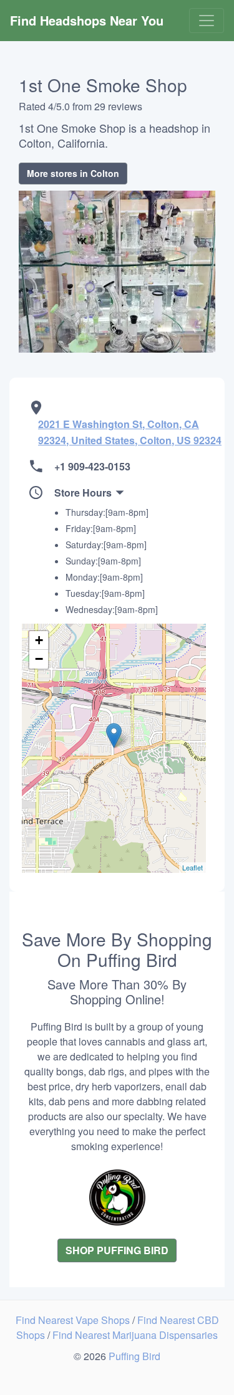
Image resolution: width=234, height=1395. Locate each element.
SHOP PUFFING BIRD (117, 1250)
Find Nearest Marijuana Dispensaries (135, 1335)
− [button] (39, 659)
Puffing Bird (134, 1356)
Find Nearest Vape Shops (74, 1320)
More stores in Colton (73, 173)
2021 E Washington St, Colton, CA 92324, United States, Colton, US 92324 (130, 432)
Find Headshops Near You (86, 20)
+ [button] (39, 640)
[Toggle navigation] (206, 20)
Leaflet (192, 867)
